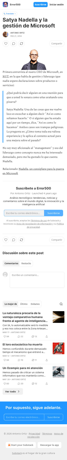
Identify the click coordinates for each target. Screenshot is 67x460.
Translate (10, 13)
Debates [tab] (35, 304)
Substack (17, 453)
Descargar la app (49, 445)
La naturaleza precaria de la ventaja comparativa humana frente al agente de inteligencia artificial (24, 317)
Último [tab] (23, 304)
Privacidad (34, 433)
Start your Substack (22, 445)
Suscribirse (40, 4)
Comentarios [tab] (11, 263)
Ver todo (10, 391)
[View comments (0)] (13, 43)
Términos (47, 433)
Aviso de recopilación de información (34, 223)
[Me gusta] (6, 43)
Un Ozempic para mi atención (23, 368)
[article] (33, 324)
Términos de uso (39, 220)
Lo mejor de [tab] (11, 304)
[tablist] (18, 263)
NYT (5, 76)
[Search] (61, 304)
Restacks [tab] (26, 263)
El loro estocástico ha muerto (22, 344)
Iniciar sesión (57, 4)
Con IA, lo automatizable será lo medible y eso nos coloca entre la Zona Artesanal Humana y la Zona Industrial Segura (25, 327)
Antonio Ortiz (17, 33)
